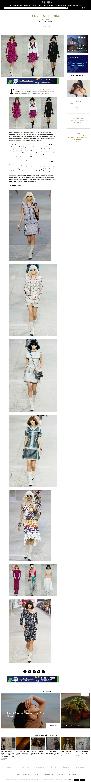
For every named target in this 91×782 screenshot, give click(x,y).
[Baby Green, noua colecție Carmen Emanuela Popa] (83, 743)
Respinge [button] (82, 779)
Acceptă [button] (76, 779)
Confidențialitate (48, 774)
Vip (80, 5)
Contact (36, 774)
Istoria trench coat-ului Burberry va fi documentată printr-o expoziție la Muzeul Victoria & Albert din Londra (7, 754)
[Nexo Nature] (77, 52)
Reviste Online (71, 774)
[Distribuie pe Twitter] (43, 26)
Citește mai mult (53, 725)
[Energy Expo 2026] (32, 81)
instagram (85, 8)
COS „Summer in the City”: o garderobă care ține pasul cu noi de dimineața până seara (52, 753)
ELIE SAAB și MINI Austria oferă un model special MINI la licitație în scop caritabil (23, 753)
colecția (35, 132)
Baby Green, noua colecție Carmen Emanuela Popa (82, 752)
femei (27, 138)
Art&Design (58, 5)
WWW (64, 5)
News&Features (17, 5)
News (78, 133)
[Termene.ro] (77, 72)
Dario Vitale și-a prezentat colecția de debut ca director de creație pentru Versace (37, 753)
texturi (54, 179)
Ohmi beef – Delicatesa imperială (73, 726)
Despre (17, 774)
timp (47, 93)
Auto (17, 756)
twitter (89, 8)
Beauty (40, 5)
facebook (82, 8)
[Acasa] (10, 5)
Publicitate (26, 774)
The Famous (27, 5)
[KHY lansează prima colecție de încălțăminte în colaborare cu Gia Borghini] (78, 88)
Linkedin (87, 8)
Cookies (60, 774)
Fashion (34, 5)
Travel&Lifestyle (72, 5)
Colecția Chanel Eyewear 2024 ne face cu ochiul (66, 752)
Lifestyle (9, 720)
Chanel (42, 89)
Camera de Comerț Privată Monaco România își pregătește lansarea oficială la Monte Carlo (78, 137)
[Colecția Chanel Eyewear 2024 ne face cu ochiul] (68, 743)
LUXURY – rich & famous (45, 2)
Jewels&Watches (48, 5)
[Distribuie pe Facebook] (41, 26)
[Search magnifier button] (67, 8)
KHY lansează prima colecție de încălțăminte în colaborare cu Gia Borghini (78, 105)
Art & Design (4, 758)
